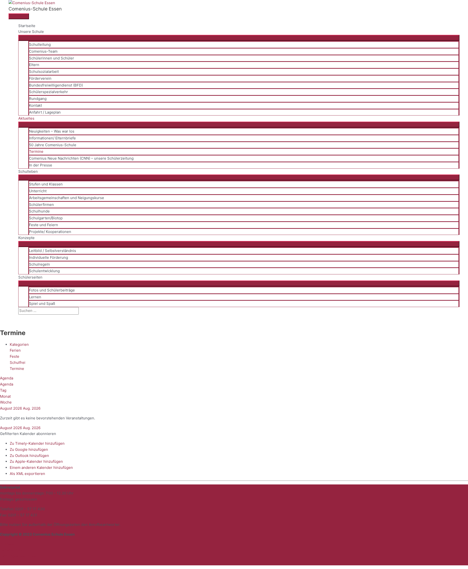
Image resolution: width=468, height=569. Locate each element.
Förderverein (40, 78)
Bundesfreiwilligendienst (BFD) (56, 85)
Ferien (15, 350)
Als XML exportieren (27, 473)
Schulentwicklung (44, 271)
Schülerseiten (30, 277)
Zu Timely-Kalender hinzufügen (37, 443)
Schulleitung (40, 44)
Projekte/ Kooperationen (50, 231)
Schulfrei (17, 362)
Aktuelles (26, 118)
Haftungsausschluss (18, 556)
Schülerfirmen (41, 204)
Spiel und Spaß (42, 303)
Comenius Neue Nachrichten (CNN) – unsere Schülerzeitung (81, 158)
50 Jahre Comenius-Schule (52, 145)
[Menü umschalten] (238, 38)
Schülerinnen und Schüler (51, 58)
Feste (14, 356)
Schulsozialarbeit (44, 71)
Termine (36, 151)
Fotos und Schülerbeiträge (52, 290)
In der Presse (40, 165)
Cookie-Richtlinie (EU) (19, 562)
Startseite (26, 25)
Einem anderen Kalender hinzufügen (41, 467)
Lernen (35, 297)
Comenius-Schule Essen (35, 9)
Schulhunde (39, 211)
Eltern (34, 64)
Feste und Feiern (43, 224)
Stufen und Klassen (46, 184)
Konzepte (26, 237)
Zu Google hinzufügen (29, 449)
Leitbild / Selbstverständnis (52, 250)
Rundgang (38, 98)
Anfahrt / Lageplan (45, 112)
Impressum (10, 544)
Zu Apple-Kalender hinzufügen (36, 461)
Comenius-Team (43, 51)
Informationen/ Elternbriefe (52, 138)
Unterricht (38, 191)
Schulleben (28, 171)
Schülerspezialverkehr (48, 91)
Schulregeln (39, 264)
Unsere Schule (31, 31)
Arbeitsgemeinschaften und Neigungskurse (66, 197)
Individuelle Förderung (48, 257)
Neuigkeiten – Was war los (51, 131)
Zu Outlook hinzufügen (29, 455)
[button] (19, 317)
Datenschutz (11, 550)
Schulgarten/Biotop (46, 218)
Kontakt (35, 105)
